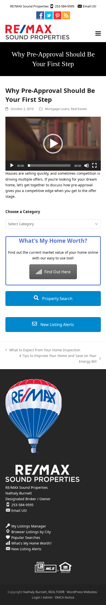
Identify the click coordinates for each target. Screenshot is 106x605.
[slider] (49, 165)
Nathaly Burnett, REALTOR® (44, 592)
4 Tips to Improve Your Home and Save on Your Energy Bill (52, 358)
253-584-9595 (64, 6)
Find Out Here (57, 272)
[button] (98, 33)
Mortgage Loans (57, 109)
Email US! (89, 6)
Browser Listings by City (31, 531)
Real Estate (79, 109)
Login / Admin (42, 597)
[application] (53, 144)
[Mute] (86, 165)
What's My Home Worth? (31, 543)
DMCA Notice (64, 597)
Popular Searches (25, 537)
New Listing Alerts (56, 324)
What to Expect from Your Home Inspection (43, 350)
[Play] (11, 165)
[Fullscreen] (94, 165)
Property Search (56, 298)
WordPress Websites (82, 592)
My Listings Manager (28, 526)
